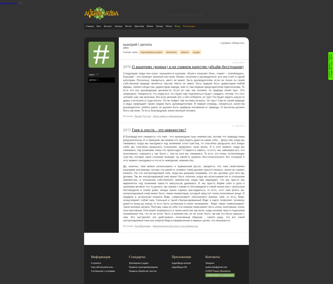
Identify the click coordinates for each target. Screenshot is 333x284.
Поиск (169, 26)
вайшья (185, 52)
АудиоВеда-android (181, 263)
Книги (150, 26)
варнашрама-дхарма (151, 52)
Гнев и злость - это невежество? (159, 129)
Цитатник (139, 26)
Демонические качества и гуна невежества (175, 226)
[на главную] (101, 19)
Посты (128, 26)
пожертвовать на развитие (220, 275)
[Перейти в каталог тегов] (101, 67)
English (3, 3)
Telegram (209, 263)
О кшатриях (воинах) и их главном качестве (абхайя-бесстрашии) (188, 66)
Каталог (108, 26)
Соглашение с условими (103, 271)
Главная (90, 26)
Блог (99, 26)
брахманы (171, 52)
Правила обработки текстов (142, 271)
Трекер (159, 26)
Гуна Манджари (142, 226)
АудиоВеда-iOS (179, 267)
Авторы (118, 26)
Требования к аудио (138, 263)
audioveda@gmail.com (216, 267)
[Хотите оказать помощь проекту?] (330, 66)
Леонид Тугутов (142, 116)
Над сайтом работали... (102, 267)
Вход (177, 26)
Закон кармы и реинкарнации (168, 116)
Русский (12, 3)
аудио (92, 74)
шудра (196, 52)
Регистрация (189, 26)
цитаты (92, 79)
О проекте (96, 263)
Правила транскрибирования (143, 267)
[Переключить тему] (21, 3)
